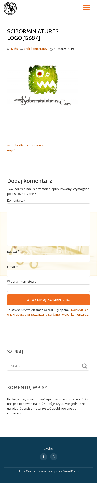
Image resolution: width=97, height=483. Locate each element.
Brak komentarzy (35, 49)
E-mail (12, 266)
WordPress (71, 471)
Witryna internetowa (21, 281)
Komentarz (16, 200)
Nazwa (13, 251)
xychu (14, 49)
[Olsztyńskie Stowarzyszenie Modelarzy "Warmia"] (11, 8)
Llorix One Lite (28, 471)
